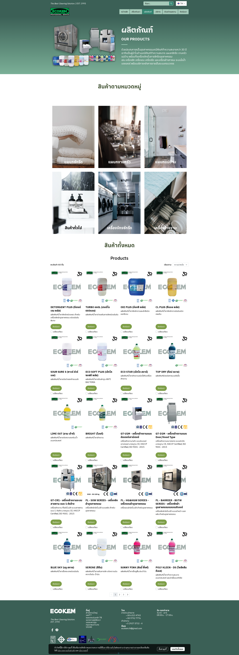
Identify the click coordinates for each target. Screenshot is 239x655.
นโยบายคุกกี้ (83, 650)
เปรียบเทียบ (57, 331)
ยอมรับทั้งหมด (177, 649)
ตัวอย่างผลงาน (170, 11)
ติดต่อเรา (183, 11)
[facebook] (52, 630)
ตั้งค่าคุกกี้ (163, 649)
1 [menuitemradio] (115, 594)
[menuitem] (128, 595)
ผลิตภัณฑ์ (148, 11)
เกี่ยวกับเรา (136, 11)
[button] (158, 3)
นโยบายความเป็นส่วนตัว (66, 650)
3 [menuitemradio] (123, 594)
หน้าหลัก (124, 11)
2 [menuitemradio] (119, 594)
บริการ (158, 11)
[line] (57, 630)
